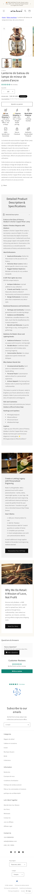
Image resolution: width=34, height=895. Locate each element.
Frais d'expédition (5, 98)
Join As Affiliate (8, 822)
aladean (11, 885)
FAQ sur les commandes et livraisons (15, 789)
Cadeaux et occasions (10, 743)
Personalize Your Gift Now (16, 551)
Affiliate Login (8, 826)
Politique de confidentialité (11, 888)
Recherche (7, 772)
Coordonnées (24, 891)
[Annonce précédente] (3, 4)
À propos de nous (9, 776)
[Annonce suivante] (30, 4)
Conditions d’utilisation (26, 888)
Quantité (3, 88)
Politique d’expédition (13, 891)
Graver (6, 748)
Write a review (17, 671)
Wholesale (7, 813)
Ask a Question (13, 652)
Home (4, 17)
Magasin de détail (9, 739)
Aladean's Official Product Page (13, 407)
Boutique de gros (9, 752)
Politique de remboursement (13, 785)
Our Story (7, 809)
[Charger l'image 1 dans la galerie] (6, 63)
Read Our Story (13, 626)
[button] (4, 11)
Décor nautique (12, 17)
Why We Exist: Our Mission (11, 805)
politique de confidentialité (12, 793)
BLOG (5, 756)
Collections (7, 760)
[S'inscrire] (28, 725)
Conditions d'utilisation (11, 780)
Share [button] (5, 185)
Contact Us (7, 818)
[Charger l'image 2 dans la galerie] (17, 63)
